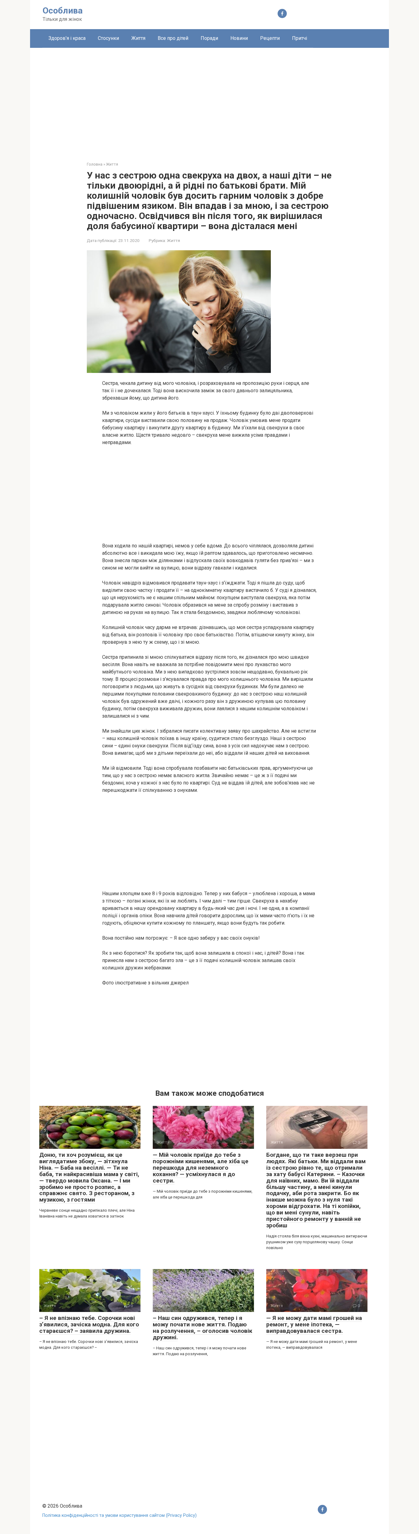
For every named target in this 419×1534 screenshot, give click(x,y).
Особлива (63, 11)
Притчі (299, 38)
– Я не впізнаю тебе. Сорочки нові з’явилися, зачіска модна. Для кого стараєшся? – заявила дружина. (89, 1324)
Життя (138, 38)
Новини (239, 38)
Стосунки (108, 38)
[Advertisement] (209, 100)
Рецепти (270, 38)
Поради (209, 38)
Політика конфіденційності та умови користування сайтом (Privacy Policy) (119, 1515)
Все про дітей (173, 38)
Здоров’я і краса (67, 38)
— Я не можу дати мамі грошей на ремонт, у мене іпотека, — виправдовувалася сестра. (314, 1324)
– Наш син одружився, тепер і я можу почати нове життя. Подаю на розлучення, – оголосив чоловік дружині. (202, 1327)
